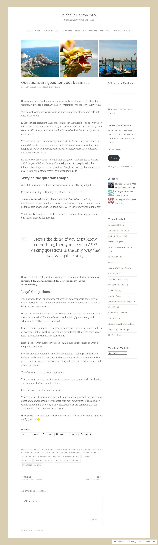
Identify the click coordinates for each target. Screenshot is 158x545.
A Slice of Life (114, 318)
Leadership (96, 449)
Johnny (118, 199)
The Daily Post (114, 335)
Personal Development (118, 230)
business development (49, 456)
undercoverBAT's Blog (118, 284)
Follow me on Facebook (120, 83)
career (85, 456)
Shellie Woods (114, 296)
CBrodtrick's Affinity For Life (121, 324)
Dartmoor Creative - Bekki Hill (121, 301)
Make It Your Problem (118, 312)
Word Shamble (114, 307)
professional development (68, 452)
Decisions (85, 449)
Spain (77, 30)
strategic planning (31, 465)
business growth (71, 456)
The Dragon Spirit (126, 187)
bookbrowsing (114, 290)
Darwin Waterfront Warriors (120, 268)
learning (25, 452)
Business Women (62, 449)
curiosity (27, 461)
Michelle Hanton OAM (79, 15)
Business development (42, 449)
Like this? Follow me (119, 125)
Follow (114, 158)
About (29, 30)
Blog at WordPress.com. (32, 530)
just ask (75, 461)
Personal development (42, 452)
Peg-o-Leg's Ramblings (118, 329)
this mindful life (115, 256)
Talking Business (51, 30)
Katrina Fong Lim (116, 241)
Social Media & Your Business (31, 478)
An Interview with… (122, 30)
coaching (75, 449)
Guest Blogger (90, 30)
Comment (93, 519)
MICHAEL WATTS (116, 273)
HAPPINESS (67, 30)
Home (37, 30)
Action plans (28, 456)
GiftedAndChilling (116, 225)
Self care (105, 30)
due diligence (61, 461)
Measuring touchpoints (94, 478)
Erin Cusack (113, 262)
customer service (43, 461)
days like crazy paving (118, 279)
